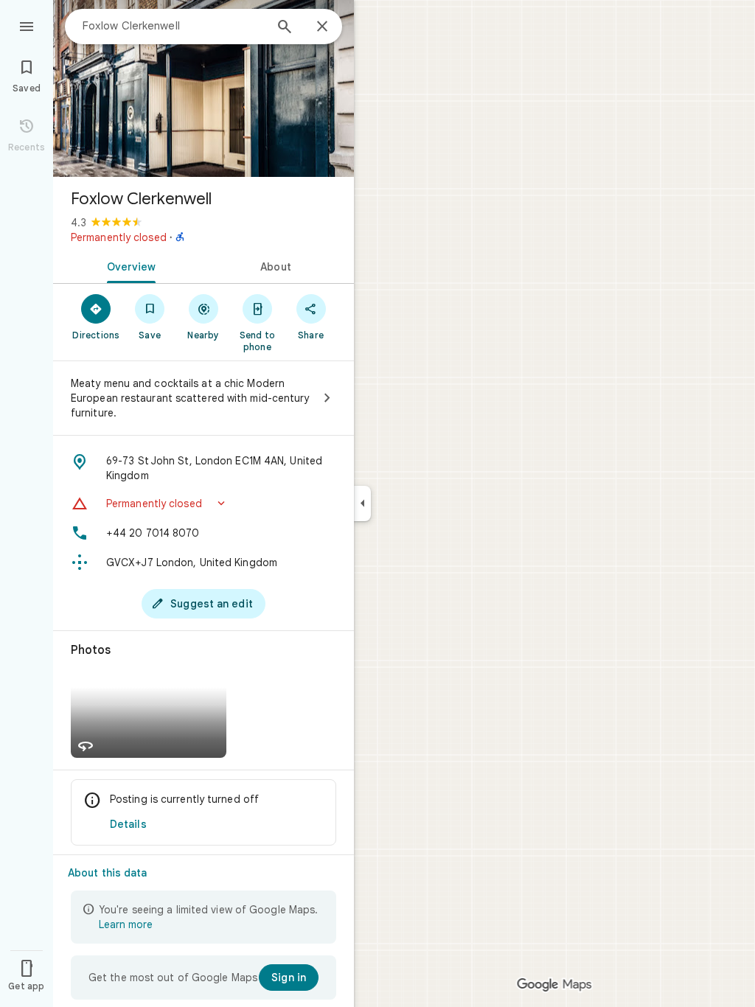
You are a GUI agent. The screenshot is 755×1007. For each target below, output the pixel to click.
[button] (203, 503)
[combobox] (173, 26)
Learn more (126, 924)
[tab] (128, 265)
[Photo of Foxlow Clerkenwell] (203, 88)
